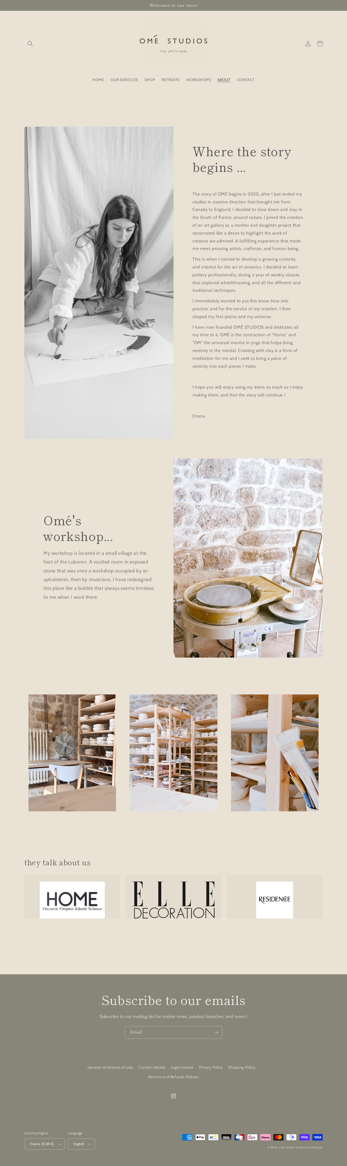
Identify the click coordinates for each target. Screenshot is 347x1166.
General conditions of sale (110, 1067)
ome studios (287, 1147)
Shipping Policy (241, 1067)
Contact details (152, 1067)
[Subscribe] (216, 1032)
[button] (30, 44)
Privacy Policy (211, 1067)
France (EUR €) (42, 1144)
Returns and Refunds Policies (173, 1076)
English (79, 1144)
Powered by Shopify (309, 1147)
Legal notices (182, 1067)
